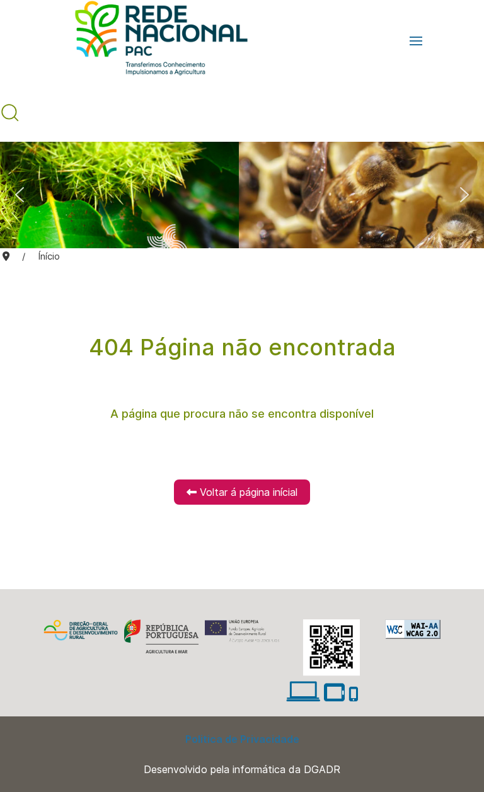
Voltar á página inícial (247, 492)
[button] (416, 41)
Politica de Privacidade (242, 739)
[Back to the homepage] (155, 41)
